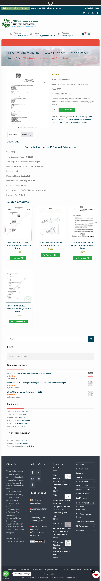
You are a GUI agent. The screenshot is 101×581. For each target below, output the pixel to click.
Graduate (80, 464)
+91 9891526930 (21, 35)
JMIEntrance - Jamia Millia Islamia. (51, 578)
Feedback (64, 570)
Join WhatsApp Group (85, 521)
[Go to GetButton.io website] (6, 578)
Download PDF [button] (51, 255)
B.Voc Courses (82, 494)
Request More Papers (85, 503)
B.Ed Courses (81, 498)
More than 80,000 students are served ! (46, 8)
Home (10, 58)
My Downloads (82, 526)
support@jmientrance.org (45, 35)
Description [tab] (14, 134)
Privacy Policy (37, 570)
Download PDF (67, 110)
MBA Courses (82, 485)
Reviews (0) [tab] (26, 134)
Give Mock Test (22, 423)
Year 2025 (80, 117)
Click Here (25, 412)
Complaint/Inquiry (50, 574)
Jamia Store (88, 570)
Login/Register (93, 8)
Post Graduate (82, 469)
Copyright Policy (51, 570)
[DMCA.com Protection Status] (37, 541)
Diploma (79, 473)
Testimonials (76, 570)
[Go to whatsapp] (6, 574)
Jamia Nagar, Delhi (69, 35)
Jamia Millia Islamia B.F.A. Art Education (50, 147)
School (79, 477)
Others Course (82, 481)
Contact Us (81, 530)
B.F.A (18, 58)
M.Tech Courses (83, 489)
